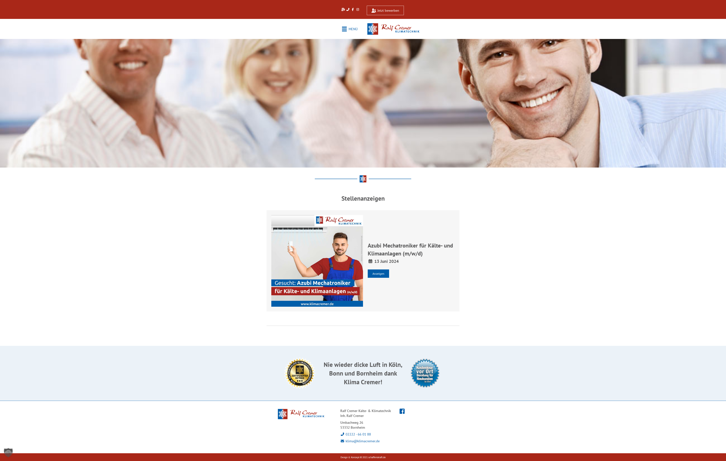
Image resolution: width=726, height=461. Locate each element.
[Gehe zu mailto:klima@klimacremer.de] (342, 9)
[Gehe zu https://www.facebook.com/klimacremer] (352, 9)
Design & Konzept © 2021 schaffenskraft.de (363, 457)
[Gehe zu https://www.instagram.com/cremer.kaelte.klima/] (357, 9)
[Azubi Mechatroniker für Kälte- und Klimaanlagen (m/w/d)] (317, 261)
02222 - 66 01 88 (358, 434)
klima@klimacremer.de (362, 441)
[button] (378, 273)
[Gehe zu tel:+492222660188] (347, 9)
